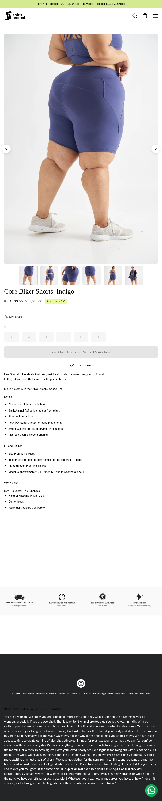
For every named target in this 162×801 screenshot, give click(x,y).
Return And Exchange (95, 693)
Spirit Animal (27, 693)
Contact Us (76, 693)
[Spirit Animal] (14, 15)
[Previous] (6, 149)
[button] (13, 316)
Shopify (53, 693)
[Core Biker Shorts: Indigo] (28, 275)
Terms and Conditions (139, 693)
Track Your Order (117, 693)
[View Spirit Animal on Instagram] (81, 683)
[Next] (155, 149)
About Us (64, 693)
